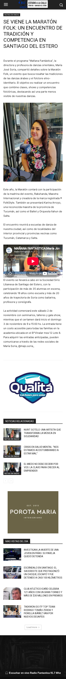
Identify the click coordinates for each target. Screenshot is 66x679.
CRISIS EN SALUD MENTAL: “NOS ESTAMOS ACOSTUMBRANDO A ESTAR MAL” (41, 450)
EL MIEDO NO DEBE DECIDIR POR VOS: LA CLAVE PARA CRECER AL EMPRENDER (42, 467)
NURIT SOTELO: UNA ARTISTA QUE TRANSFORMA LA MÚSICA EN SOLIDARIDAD (42, 433)
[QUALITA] (33, 386)
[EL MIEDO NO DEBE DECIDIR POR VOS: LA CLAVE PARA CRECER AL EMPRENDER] (12, 468)
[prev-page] (5, 481)
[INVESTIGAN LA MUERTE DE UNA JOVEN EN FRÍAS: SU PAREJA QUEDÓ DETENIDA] (12, 554)
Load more (32, 627)
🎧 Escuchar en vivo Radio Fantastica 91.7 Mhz (33, 672)
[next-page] (11, 481)
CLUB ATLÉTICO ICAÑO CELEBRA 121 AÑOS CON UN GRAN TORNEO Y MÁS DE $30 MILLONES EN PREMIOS (43, 592)
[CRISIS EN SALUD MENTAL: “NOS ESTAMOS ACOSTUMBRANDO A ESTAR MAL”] (12, 451)
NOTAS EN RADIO (11, 15)
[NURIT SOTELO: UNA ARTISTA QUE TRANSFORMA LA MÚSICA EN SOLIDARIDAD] (12, 434)
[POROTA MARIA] (33, 512)
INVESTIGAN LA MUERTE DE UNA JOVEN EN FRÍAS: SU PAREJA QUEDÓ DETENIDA (41, 553)
